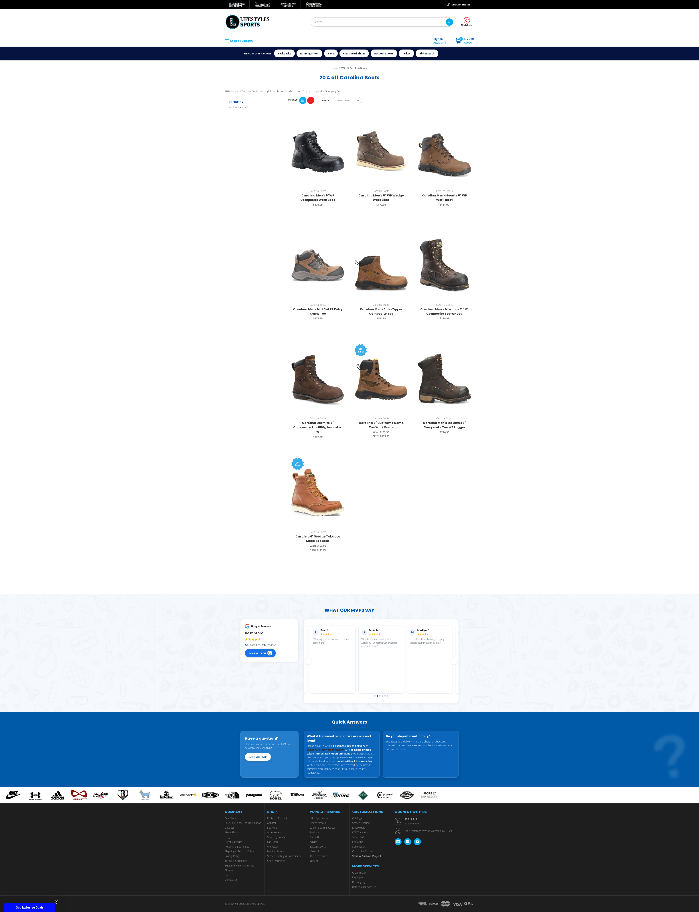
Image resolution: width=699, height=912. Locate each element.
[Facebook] (407, 841)
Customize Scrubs (362, 851)
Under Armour (318, 823)
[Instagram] (398, 841)
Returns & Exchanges (237, 846)
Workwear (273, 846)
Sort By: (326, 100)
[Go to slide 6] (387, 696)
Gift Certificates (460, 4)
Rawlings (314, 832)
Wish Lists (466, 25)
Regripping (358, 877)
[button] (29, 907)
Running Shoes (309, 53)
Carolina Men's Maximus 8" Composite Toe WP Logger (444, 425)
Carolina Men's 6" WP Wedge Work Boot (381, 197)
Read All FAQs (257, 757)
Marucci (314, 851)
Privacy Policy (232, 856)
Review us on (257, 653)
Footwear (272, 827)
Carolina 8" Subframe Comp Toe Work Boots (381, 425)
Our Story (230, 818)
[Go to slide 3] (380, 696)
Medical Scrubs (276, 851)
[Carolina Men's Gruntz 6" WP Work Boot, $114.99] (444, 151)
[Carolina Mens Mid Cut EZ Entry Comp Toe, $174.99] (317, 265)
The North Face (318, 856)
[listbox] (347, 100)
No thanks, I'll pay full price (663, 893)
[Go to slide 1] (375, 696)
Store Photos (232, 832)
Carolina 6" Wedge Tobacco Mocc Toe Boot (317, 538)
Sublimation (359, 846)
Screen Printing (361, 823)
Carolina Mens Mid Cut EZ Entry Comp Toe (318, 311)
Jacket (406, 53)
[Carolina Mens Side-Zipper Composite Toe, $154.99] (381, 265)
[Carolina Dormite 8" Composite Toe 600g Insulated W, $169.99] (317, 379)
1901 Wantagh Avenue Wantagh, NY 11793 (429, 831)
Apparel (271, 823)
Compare (340, 119)
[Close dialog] (694, 836)
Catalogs (229, 827)
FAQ (227, 875)
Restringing (358, 882)
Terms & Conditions (236, 860)
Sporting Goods (276, 837)
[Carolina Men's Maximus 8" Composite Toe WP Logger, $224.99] (444, 379)
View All (314, 860)
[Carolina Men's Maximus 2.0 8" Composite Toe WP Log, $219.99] (444, 265)
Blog (227, 837)
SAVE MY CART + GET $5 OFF (663, 882)
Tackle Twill (358, 837)
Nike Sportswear (319, 818)
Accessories (274, 832)
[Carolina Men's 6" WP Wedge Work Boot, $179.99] (381, 151)
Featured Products (277, 818)
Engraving (357, 842)
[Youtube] (417, 841)
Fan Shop (272, 842)
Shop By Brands (276, 860)
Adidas (313, 842)
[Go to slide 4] (382, 696)
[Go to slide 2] (377, 696)
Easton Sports (318, 846)
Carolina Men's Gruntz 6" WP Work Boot (444, 197)
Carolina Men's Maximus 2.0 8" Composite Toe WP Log (444, 311)
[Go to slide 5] (385, 696)
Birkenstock (427, 53)
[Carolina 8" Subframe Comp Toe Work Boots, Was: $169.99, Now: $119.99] (381, 379)
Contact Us (231, 879)
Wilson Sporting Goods (323, 827)
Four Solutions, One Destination (243, 823)
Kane (331, 53)
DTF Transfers (360, 832)
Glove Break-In (360, 872)
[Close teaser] (56, 902)
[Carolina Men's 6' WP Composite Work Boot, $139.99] (317, 151)
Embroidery (358, 827)
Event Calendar (233, 842)
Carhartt (314, 837)
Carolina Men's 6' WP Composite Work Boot (317, 197)
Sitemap (229, 870)
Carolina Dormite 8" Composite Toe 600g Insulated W (318, 427)
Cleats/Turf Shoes (354, 53)
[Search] (449, 22)
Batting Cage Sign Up (364, 887)
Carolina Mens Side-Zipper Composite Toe (381, 311)
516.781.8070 (412, 823)
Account (440, 40)
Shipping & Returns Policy (239, 851)
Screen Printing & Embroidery (284, 856)
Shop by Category (241, 40)
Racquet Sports (383, 53)
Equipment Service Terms (239, 865)
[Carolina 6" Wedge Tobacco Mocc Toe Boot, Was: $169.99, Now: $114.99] (317, 492)
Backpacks (284, 53)
